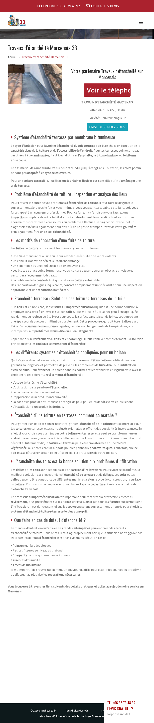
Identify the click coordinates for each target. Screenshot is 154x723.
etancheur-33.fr (47, 710)
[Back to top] (143, 712)
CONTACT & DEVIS (105, 6)
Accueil (12, 57)
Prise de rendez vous (107, 127)
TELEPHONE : (58, 6)
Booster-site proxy (103, 716)
